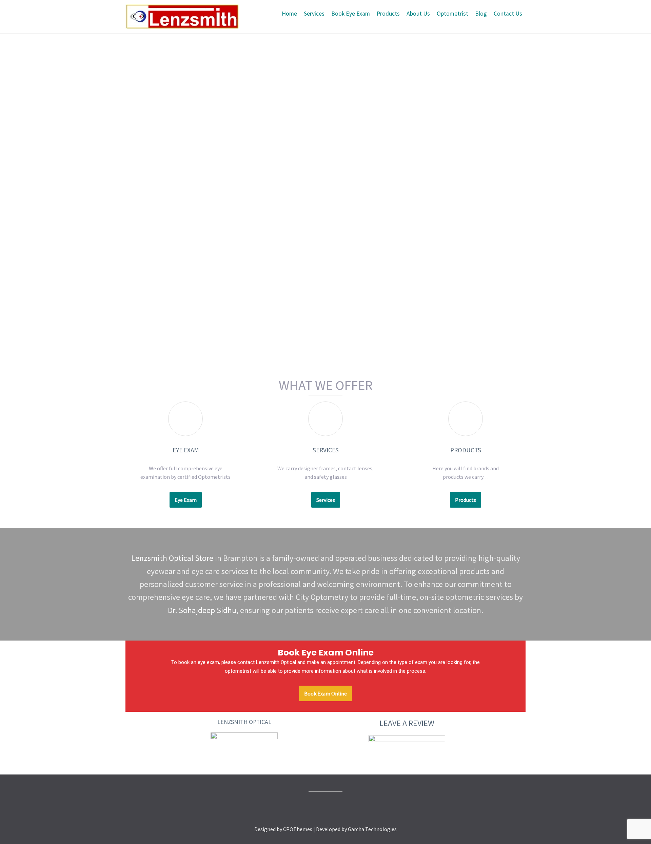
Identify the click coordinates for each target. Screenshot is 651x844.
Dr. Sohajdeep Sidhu (202, 610)
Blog (481, 13)
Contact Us (508, 13)
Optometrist (452, 13)
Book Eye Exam (350, 13)
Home (289, 13)
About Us (418, 13)
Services (314, 13)
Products (388, 13)
